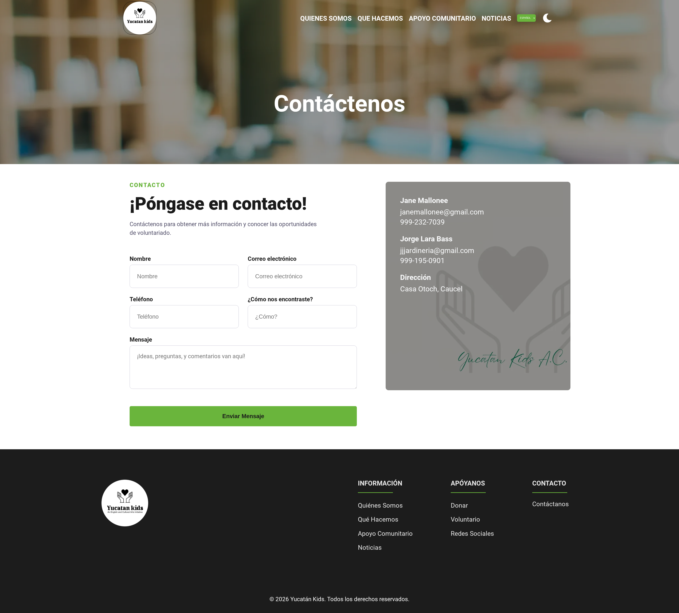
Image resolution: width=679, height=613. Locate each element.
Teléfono (141, 299)
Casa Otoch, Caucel (431, 289)
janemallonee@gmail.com (442, 212)
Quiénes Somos (380, 505)
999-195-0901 (422, 260)
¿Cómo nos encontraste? (280, 299)
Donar (459, 505)
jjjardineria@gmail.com (437, 250)
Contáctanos (550, 504)
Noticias (496, 18)
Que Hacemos (380, 18)
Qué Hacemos (378, 519)
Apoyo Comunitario (442, 18)
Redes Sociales (472, 533)
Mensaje (141, 339)
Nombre (140, 258)
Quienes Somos (326, 18)
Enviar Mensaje (243, 416)
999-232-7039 (422, 222)
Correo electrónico (272, 258)
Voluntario (465, 519)
